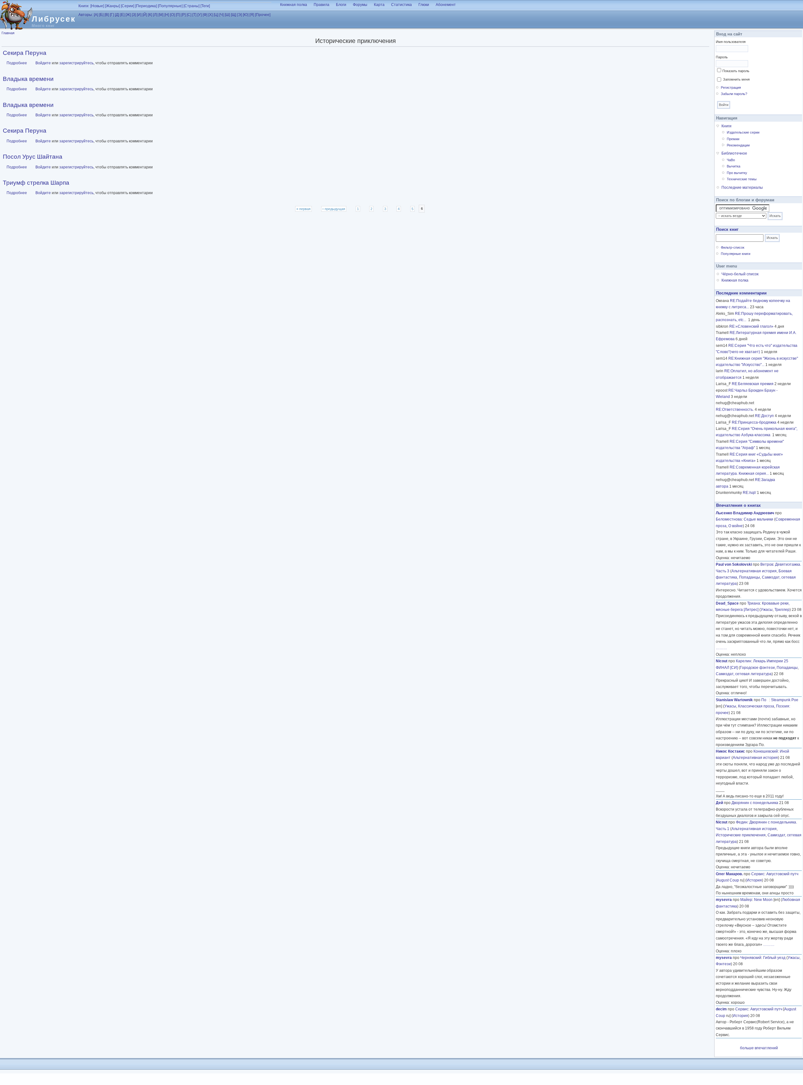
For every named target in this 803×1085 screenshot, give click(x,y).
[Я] (251, 15)
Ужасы (767, 609)
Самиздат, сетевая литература (744, 674)
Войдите (43, 63)
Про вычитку (737, 173)
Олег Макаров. (729, 874)
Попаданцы (749, 577)
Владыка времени (28, 79)
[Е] (122, 15)
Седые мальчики (758, 519)
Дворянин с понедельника (754, 803)
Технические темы (742, 179)
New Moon (763, 899)
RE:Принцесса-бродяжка (754, 422)
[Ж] (128, 15)
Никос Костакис (730, 751)
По (765, 700)
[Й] (144, 15)
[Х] (210, 15)
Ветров (766, 564)
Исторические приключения (741, 835)
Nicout (721, 661)
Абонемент (446, 5)
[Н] (166, 15)
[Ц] (216, 15)
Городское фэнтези (757, 667)
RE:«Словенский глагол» (751, 326)
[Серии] (127, 6)
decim (721, 1009)
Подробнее (17, 63)
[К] (150, 15)
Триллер (782, 609)
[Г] (112, 15)
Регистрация (731, 87)
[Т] (194, 15)
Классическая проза (756, 706)
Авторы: (85, 15)
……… (721, 648)
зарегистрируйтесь (76, 63)
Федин (741, 822)
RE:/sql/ (749, 492)
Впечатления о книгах (738, 505)
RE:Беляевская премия (753, 384)
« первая (303, 209)
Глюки (423, 5)
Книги (726, 126)
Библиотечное (734, 153)
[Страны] (191, 6)
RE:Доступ (764, 416)
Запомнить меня (736, 79)
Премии (733, 139)
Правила (321, 5)
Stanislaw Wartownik (734, 700)
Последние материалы (742, 187)
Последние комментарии (741, 293)
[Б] (101, 15)
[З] (134, 15)
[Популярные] (170, 6)
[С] (189, 15)
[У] (199, 15)
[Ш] (227, 15)
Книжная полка (293, 5)
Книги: (83, 6)
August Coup (728, 880)
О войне (735, 526)
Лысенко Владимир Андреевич (745, 513)
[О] (172, 15)
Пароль (722, 57)
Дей (719, 803)
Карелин (743, 661)
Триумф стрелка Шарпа (36, 182)
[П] (178, 15)
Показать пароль (735, 71)
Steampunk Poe (784, 700)
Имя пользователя (731, 42)
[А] (96, 15)
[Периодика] (146, 6)
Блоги (341, 5)
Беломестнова (729, 519)
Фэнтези (723, 964)
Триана (753, 603)
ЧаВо (731, 160)
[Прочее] (262, 15)
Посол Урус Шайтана (32, 156)
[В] (106, 15)
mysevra (724, 899)
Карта (379, 5)
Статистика (401, 5)
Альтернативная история (754, 571)
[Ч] (221, 15)
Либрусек (54, 18)
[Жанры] (112, 6)
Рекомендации (738, 145)
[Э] (239, 15)
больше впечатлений (759, 1048)
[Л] (155, 15)
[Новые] (97, 6)
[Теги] (205, 6)
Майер (746, 899)
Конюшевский (765, 751)
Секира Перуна (24, 53)
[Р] (183, 15)
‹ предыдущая (333, 209)
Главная (8, 33)
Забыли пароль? (734, 94)
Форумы (360, 5)
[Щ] (233, 15)
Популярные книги (735, 254)
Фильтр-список (732, 247)
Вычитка (733, 166)
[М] (160, 15)
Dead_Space (727, 603)
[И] (139, 15)
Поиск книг (727, 229)
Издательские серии (743, 132)
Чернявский (750, 957)
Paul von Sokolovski (734, 564)
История (754, 880)
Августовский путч (782, 874)
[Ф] (205, 15)
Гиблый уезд (774, 957)
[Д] (117, 15)
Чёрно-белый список (739, 274)
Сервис (757, 874)
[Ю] (245, 15)
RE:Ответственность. (735, 409)
